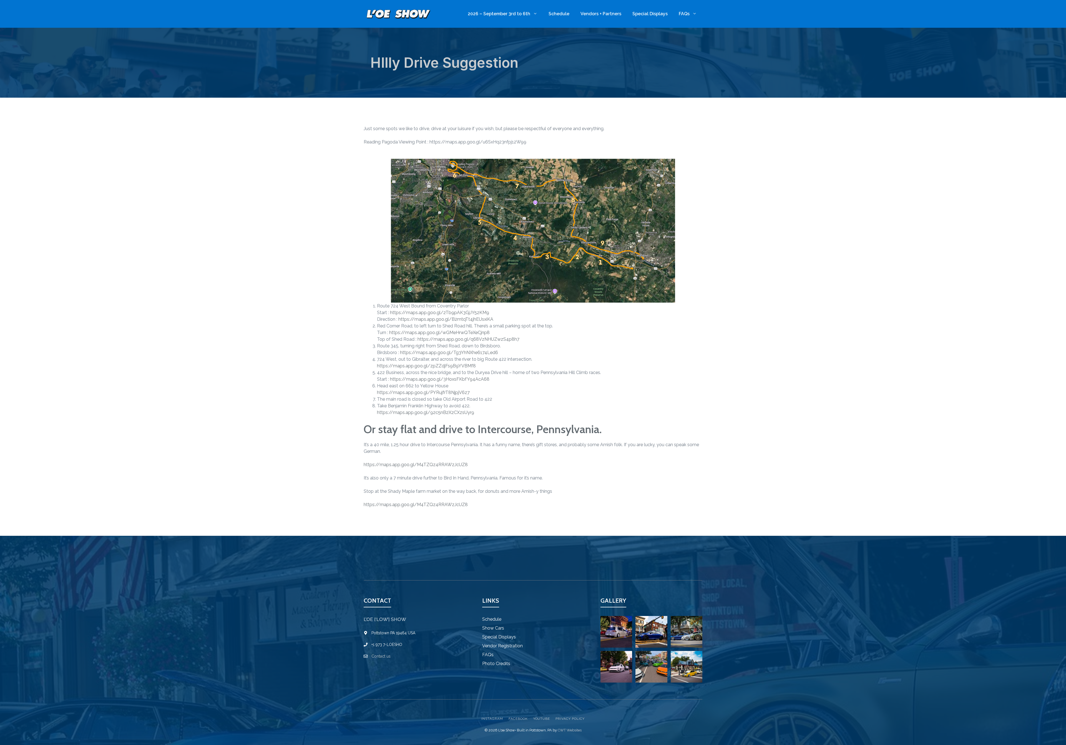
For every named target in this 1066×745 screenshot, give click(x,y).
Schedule (559, 13)
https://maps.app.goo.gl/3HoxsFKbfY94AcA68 (439, 379)
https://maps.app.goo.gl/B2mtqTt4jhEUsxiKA (445, 319)
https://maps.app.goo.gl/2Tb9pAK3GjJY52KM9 (439, 312)
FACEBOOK (518, 719)
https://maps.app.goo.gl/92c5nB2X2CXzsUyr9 (425, 412)
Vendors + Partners (600, 13)
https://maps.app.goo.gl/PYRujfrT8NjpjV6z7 (423, 392)
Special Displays (650, 13)
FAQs (684, 13)
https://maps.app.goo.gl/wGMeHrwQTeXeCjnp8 (439, 332)
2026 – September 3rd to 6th (499, 13)
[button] (616, 632)
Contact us (381, 656)
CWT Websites (570, 730)
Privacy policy (569, 719)
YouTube (541, 719)
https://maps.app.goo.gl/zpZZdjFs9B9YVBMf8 (426, 365)
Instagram (492, 719)
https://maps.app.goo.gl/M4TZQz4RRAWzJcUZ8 (416, 464)
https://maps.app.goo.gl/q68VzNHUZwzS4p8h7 (468, 339)
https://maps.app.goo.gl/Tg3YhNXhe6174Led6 (449, 352)
